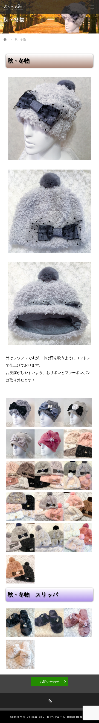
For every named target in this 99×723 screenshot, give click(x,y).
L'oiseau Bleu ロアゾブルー (44, 716)
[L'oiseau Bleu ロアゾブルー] (13, 7)
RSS (49, 700)
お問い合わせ (49, 681)
